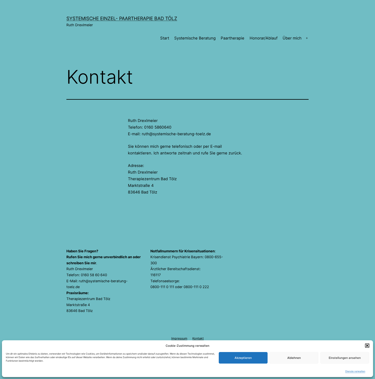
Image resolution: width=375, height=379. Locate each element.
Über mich (292, 38)
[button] (367, 346)
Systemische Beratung (195, 38)
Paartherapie (232, 38)
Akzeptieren (243, 358)
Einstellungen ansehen (345, 358)
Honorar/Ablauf (264, 38)
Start (164, 38)
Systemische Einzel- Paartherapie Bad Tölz (121, 18)
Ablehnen (294, 358)
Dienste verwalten (355, 371)
